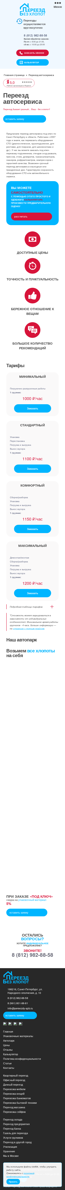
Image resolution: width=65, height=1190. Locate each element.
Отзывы (8, 1049)
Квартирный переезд (15, 1075)
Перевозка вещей (13, 1093)
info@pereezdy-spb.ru (20, 1008)
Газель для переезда (15, 1133)
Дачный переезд (13, 1084)
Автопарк (8, 1040)
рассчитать (20, 216)
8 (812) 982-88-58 (35, 35)
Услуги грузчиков (13, 1137)
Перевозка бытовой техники (20, 1103)
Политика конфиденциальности (22, 1059)
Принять (13, 1181)
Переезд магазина (14, 1107)
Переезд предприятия (16, 1124)
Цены (6, 1045)
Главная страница (14, 75)
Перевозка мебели (14, 1089)
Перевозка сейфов (14, 1112)
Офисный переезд (14, 1080)
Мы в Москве (11, 1156)
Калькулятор (31, 62)
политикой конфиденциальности (20, 1175)
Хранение (9, 1151)
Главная (8, 1031)
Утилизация (10, 1147)
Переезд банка (12, 1128)
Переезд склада (12, 1119)
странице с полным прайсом (28, 628)
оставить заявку (14, 119)
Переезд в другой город (17, 1142)
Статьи (7, 1063)
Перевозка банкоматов (17, 1098)
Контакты (8, 1068)
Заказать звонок (34, 53)
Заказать (32, 408)
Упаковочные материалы (18, 1036)
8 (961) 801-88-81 (18, 1003)
